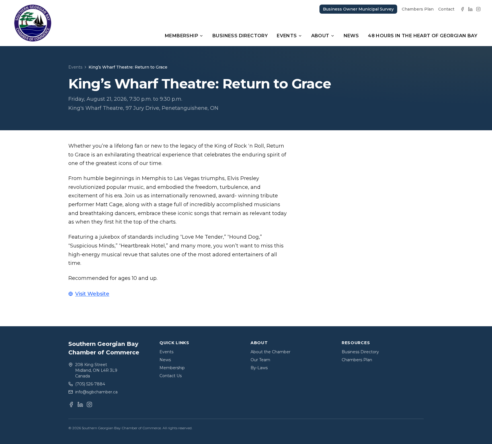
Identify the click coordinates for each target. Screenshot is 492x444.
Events (287, 35)
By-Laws (259, 367)
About (320, 35)
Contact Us (170, 375)
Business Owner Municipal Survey (358, 9)
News (351, 35)
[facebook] (462, 9)
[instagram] (478, 9)
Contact (446, 9)
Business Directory (240, 35)
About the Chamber (270, 351)
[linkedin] (470, 9)
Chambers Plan (418, 9)
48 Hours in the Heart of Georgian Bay (422, 35)
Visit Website (92, 294)
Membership (181, 35)
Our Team (260, 359)
